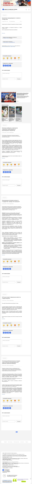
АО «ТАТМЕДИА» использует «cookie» (7, 480)
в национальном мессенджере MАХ (9, 42)
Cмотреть (23, 481)
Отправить (19, 185)
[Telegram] (8, 65)
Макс (14, 46)
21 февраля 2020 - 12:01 (5, 365)
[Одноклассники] (6, 65)
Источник (3, 33)
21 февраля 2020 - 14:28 (5, 132)
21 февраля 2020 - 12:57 (5, 300)
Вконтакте (3, 46)
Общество (4, 15)
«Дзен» (12, 46)
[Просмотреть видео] (5, 112)
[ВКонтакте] (4, 65)
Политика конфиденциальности (7, 482)
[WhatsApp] (10, 65)
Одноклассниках (7, 46)
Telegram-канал (11, 45)
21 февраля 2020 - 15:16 (5, 21)
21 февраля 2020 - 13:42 (5, 203)
